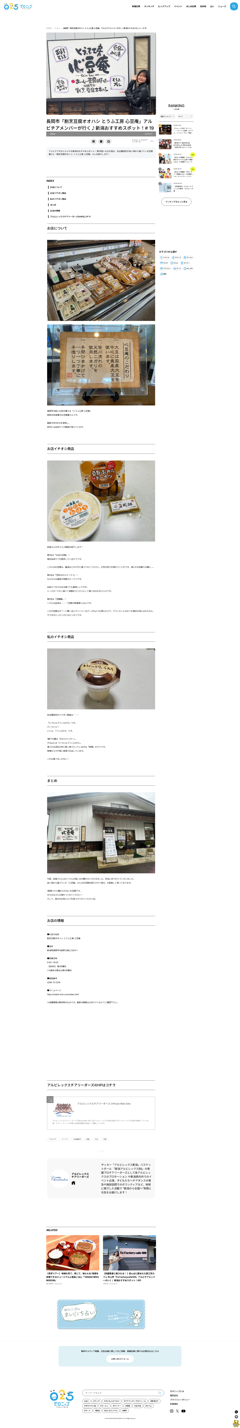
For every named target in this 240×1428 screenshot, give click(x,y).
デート (178, 268)
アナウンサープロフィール (135, 1401)
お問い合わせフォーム (120, 1359)
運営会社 (174, 1395)
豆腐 (104, 1139)
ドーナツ (65, 1139)
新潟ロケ (155, 1401)
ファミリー (167, 268)
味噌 (87, 1139)
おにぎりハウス (111, 1410)
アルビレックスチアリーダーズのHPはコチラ (70, 216)
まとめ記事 (191, 6)
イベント (178, 6)
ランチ (165, 263)
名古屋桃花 (77, 1139)
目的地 (203, 6)
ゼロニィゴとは (177, 1391)
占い (212, 6)
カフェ (176, 263)
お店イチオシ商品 (58, 193)
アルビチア (52, 1139)
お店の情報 (55, 210)
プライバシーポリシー (180, 1399)
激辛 (125, 1410)
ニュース (222, 6)
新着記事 (136, 6)
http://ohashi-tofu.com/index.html (63, 994)
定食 (128, 1406)
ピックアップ (164, 6)
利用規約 (174, 1404)
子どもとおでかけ (112, 1401)
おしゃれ (190, 268)
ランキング (149, 6)
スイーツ (178, 257)
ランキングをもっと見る (176, 201)
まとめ (53, 205)
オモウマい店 (90, 1406)
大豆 (96, 1139)
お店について (56, 187)
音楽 (164, 274)
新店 (98, 1410)
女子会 (138, 1406)
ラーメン (190, 257)
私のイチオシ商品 (58, 199)
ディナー (187, 263)
